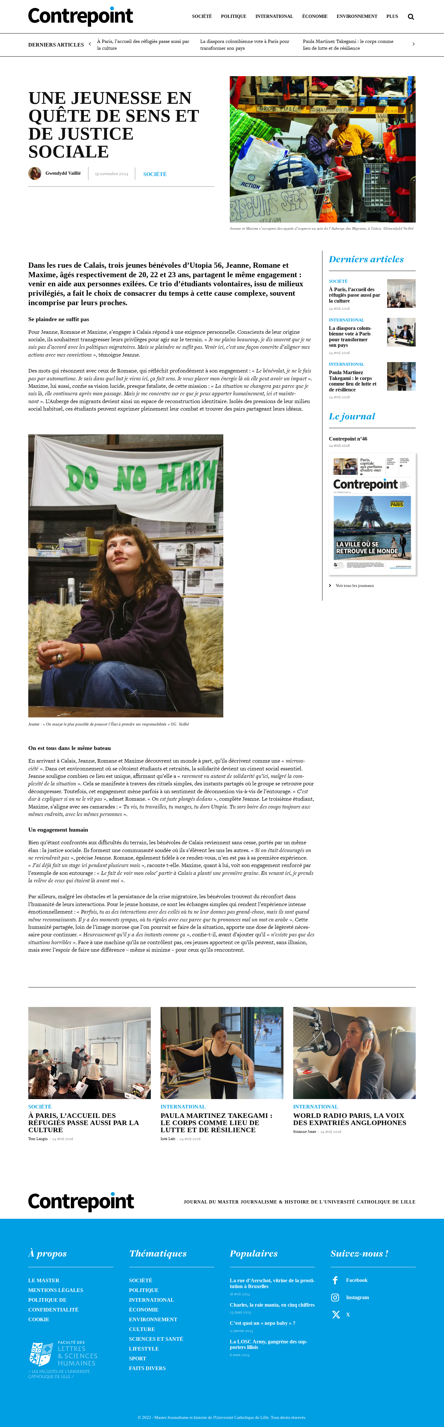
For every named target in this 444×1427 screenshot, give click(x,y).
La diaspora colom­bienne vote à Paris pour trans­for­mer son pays (244, 44)
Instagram (357, 1297)
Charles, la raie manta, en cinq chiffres (272, 1305)
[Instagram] (335, 1297)
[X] (106, 199)
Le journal (352, 416)
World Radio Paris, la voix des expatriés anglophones (349, 1119)
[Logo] (70, 1359)
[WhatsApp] (136, 199)
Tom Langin (38, 1138)
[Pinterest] (121, 199)
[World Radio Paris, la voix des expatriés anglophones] (354, 1053)
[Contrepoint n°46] (372, 514)
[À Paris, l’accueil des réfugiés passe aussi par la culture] (401, 293)
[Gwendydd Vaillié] (36, 173)
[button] (411, 16)
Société (155, 174)
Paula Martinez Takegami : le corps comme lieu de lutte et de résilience (348, 44)
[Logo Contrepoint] (80, 17)
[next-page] (413, 44)
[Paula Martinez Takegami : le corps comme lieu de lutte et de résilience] (401, 376)
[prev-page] (90, 44)
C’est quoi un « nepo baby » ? (262, 1323)
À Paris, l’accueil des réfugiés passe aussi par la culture (143, 44)
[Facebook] (91, 199)
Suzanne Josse (304, 1131)
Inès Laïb (168, 1138)
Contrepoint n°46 (348, 439)
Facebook (357, 1280)
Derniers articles (366, 259)
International (346, 320)
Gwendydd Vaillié (63, 173)
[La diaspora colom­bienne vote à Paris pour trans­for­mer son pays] (401, 332)
